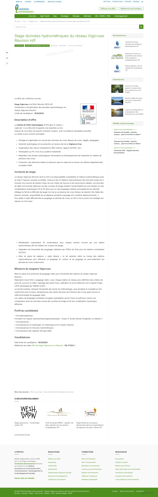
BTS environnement (88, 459)
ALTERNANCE (39, 2)
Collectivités (52, 466)
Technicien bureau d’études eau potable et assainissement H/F (133, 44)
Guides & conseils (121, 462)
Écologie (64, 16)
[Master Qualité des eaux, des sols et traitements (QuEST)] (117, 101)
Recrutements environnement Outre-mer (59, 392)
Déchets (87, 16)
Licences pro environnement (92, 469)
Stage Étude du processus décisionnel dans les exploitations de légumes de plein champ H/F (90, 425)
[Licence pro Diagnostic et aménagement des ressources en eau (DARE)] (117, 112)
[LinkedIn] (7, 52)
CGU (52, 493)
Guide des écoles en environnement (127, 469)
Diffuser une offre (108, 9)
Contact (114, 491)
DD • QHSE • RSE (102, 16)
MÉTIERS (106, 2)
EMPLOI (19, 2)
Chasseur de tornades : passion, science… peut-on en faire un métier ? (127, 133)
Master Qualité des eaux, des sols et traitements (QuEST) (134, 100)
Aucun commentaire (76, 45)
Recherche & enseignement (57, 476)
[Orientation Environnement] (25, 8)
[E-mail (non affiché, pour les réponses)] (7, 58)
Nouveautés (119, 459)
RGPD (70, 493)
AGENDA (136, 2)
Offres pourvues (36, 392)
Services (17, 493)
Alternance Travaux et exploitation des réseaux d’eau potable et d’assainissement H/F (133, 57)
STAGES (28, 2)
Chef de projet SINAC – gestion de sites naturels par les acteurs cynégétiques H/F (59, 425)
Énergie (76, 16)
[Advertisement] (59, 76)
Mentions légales (61, 493)
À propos (24, 493)
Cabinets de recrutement (57, 479)
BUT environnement (89, 462)
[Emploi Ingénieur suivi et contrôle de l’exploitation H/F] (117, 69)
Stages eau (33, 21)
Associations (52, 469)
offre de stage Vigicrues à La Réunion (47, 345)
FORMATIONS (117, 2)
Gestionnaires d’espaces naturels (59, 472)
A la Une (32, 16)
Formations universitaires (124, 472)
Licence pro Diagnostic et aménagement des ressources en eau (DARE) (134, 112)
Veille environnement (127, 491)
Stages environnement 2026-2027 (37, 45)
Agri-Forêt (44, 16)
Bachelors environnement (90, 466)
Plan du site (39, 493)
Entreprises (52, 462)
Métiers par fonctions (122, 466)
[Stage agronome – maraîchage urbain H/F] (29, 412)
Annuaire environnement (123, 476)
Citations (47, 493)
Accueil (17, 21)
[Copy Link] (7, 63)
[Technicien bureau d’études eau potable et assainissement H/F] (117, 45)
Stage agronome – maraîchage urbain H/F (27, 424)
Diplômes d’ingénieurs (89, 476)
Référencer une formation (131, 9)
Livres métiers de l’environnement (127, 479)
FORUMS (127, 2)
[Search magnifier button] (141, 27)
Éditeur (31, 493)
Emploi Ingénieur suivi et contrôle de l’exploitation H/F (133, 68)
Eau (55, 16)
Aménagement (121, 16)
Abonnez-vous (147, 493)
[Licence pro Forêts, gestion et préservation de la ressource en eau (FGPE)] (117, 89)
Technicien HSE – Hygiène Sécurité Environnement (126, 152)
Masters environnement (90, 472)
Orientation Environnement (123, 129)
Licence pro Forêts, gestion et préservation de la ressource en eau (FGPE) (133, 89)
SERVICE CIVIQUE (54, 2)
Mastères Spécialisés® (89, 479)
